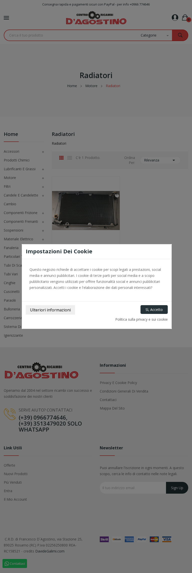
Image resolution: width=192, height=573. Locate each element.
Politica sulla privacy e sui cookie (141, 319)
